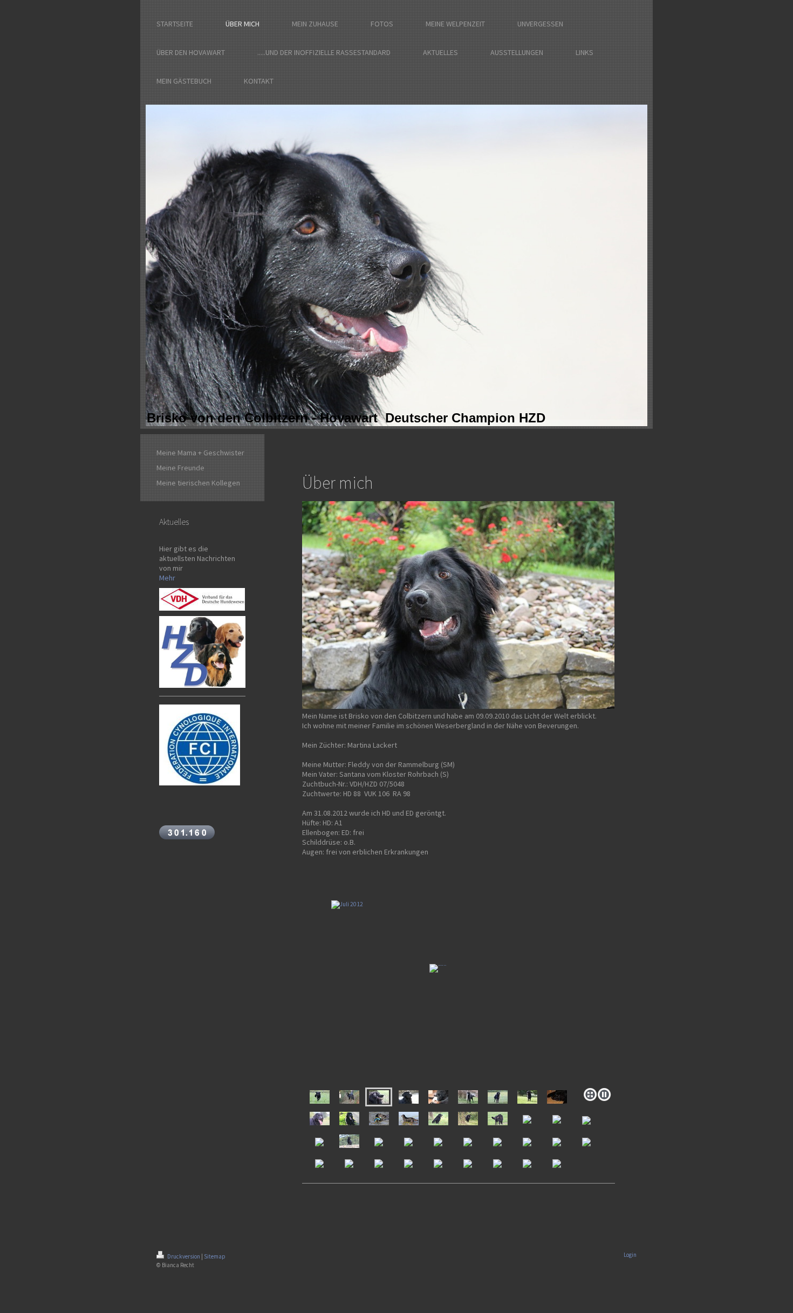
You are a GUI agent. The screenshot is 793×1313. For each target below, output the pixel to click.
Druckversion (183, 1256)
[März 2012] (409, 1097)
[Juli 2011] (527, 1097)
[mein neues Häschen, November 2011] (438, 1097)
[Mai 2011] (557, 1097)
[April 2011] (320, 1118)
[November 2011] (468, 1097)
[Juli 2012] (458, 982)
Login (630, 1255)
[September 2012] (349, 1097)
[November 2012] (320, 1097)
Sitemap (214, 1256)
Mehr (167, 578)
